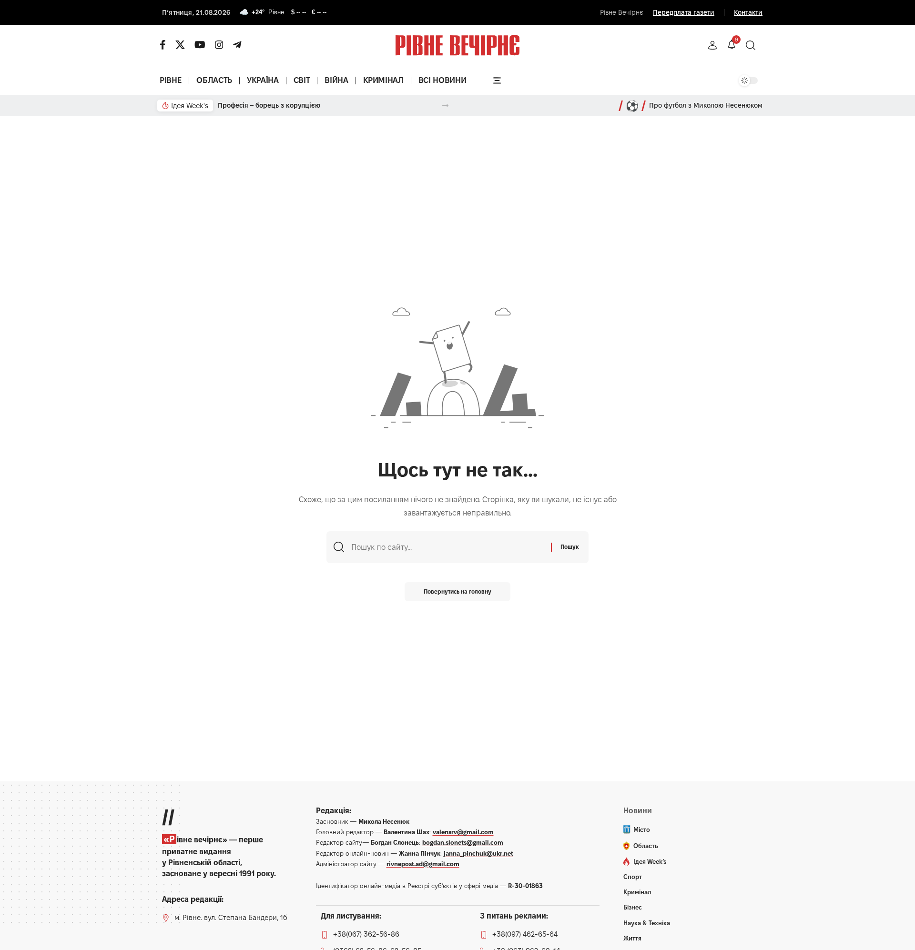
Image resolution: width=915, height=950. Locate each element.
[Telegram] (237, 45)
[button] (712, 45)
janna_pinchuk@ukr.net (478, 853)
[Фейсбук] (162, 45)
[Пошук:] (447, 547)
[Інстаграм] (219, 45)
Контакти (748, 12)
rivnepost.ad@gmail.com (422, 863)
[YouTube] (200, 45)
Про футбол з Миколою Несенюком (705, 105)
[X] (180, 45)
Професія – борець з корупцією (269, 105)
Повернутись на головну (457, 591)
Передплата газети (683, 12)
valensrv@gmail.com (463, 832)
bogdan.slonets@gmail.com (462, 842)
